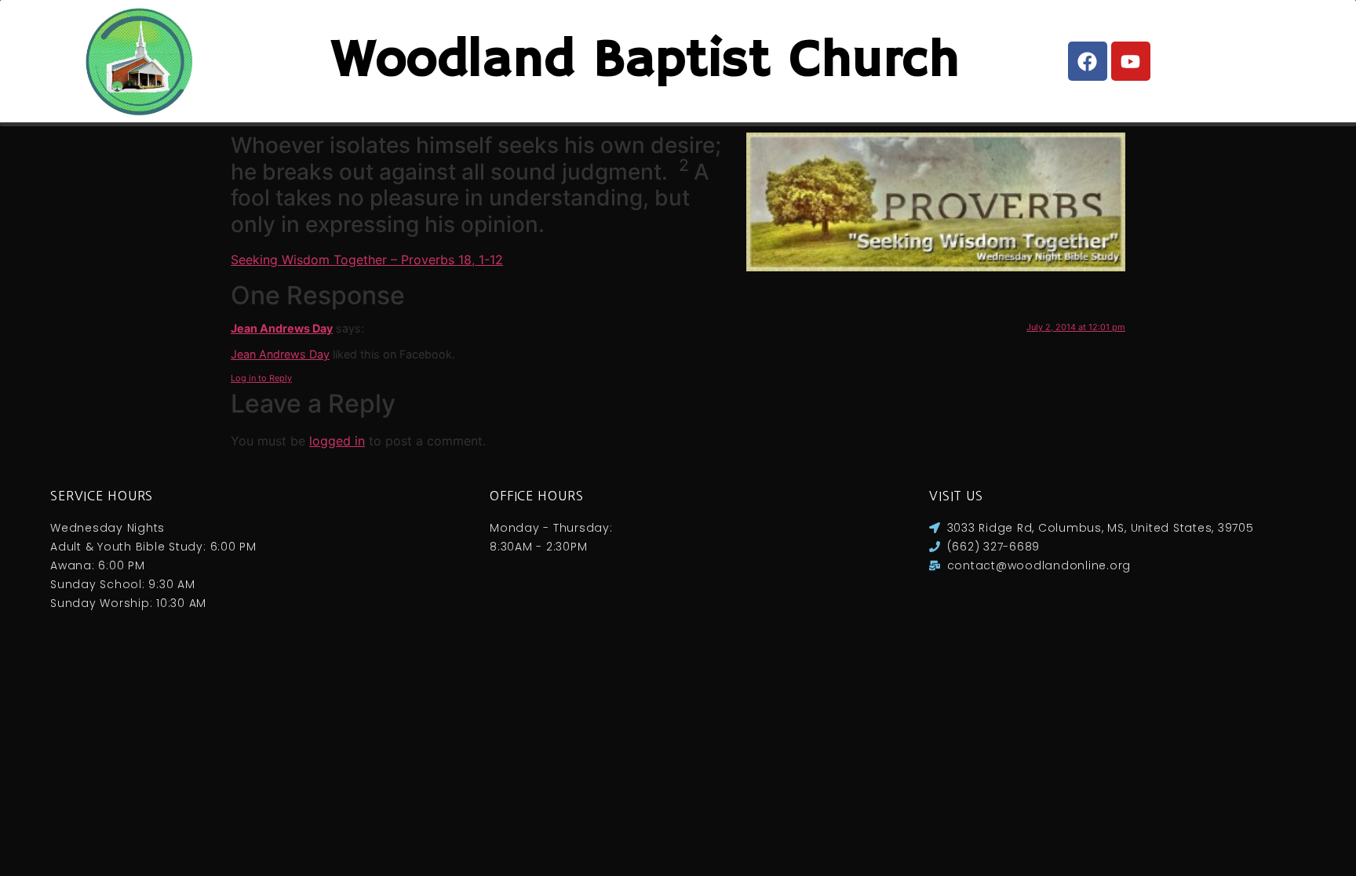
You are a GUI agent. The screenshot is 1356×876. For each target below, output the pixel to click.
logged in (337, 441)
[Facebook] (1087, 61)
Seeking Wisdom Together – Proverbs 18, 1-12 (367, 259)
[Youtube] (1130, 61)
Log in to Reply (261, 378)
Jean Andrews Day (282, 328)
